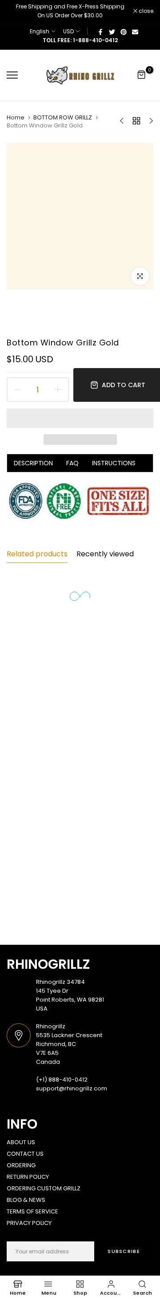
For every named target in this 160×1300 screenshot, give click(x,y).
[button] (80, 418)
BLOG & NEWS (26, 1200)
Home (15, 118)
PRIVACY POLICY (29, 1223)
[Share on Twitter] (112, 31)
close (145, 11)
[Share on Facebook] (100, 31)
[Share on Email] (135, 31)
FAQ (72, 463)
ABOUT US (21, 1142)
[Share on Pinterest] (123, 31)
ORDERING (21, 1165)
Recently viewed (105, 554)
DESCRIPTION (33, 463)
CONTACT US (25, 1153)
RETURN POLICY (28, 1177)
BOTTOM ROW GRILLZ (62, 118)
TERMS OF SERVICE (32, 1211)
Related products (37, 554)
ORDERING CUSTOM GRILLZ (43, 1188)
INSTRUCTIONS (114, 463)
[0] (142, 75)
